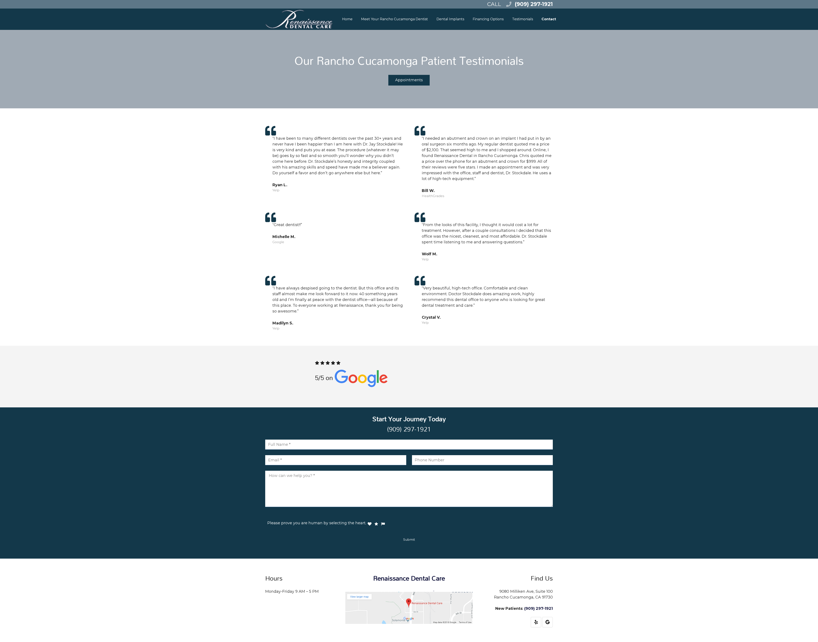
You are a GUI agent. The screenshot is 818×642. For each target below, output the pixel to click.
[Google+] (547, 622)
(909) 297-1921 (534, 4)
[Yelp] (536, 622)
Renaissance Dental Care (409, 578)
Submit (409, 539)
